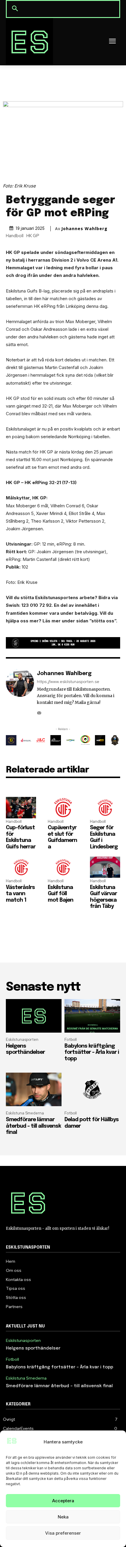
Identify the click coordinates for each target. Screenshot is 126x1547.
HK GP (32, 236)
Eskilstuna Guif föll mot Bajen (60, 894)
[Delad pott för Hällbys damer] (92, 1089)
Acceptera (63, 1500)
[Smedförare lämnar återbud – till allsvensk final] (34, 1089)
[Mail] (39, 711)
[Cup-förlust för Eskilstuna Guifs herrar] (21, 807)
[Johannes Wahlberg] (20, 693)
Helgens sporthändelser (33, 1348)
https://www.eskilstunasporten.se (68, 681)
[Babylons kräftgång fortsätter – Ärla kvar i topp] (92, 1016)
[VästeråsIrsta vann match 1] (21, 867)
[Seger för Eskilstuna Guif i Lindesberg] (105, 807)
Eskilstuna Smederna (25, 1113)
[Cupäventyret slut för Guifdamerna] (63, 807)
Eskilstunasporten (22, 1039)
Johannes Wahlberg (84, 228)
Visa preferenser (63, 1533)
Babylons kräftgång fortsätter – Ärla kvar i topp (91, 1052)
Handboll (14, 236)
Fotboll (70, 1039)
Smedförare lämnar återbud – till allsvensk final (33, 1126)
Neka (63, 1517)
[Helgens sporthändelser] (34, 1016)
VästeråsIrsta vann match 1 (20, 894)
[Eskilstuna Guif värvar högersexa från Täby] (105, 867)
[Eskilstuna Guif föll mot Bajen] (63, 867)
